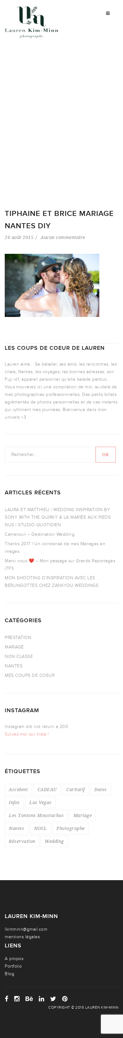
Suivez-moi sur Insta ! (27, 734)
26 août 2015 (19, 237)
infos (14, 802)
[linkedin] (41, 999)
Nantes (16, 828)
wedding (54, 841)
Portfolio (13, 966)
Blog (9, 973)
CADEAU (47, 789)
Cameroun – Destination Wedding (39, 534)
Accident (18, 789)
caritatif (75, 789)
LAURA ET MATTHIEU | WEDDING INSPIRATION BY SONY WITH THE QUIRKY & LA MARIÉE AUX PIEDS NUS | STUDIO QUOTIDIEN (58, 517)
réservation (22, 841)
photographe (70, 828)
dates (100, 789)
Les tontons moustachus (36, 815)
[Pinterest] (65, 999)
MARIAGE (14, 647)
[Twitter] (53, 999)
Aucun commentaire (63, 237)
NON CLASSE (19, 656)
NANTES (13, 666)
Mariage (82, 815)
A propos (14, 958)
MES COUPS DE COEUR (30, 675)
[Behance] (29, 999)
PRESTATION (18, 637)
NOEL (40, 828)
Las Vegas (40, 802)
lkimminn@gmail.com (26, 929)
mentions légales (22, 937)
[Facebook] (7, 999)
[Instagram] (17, 999)
